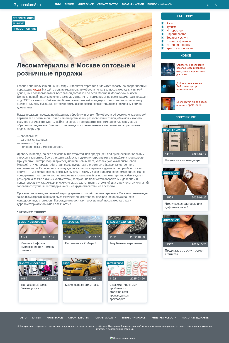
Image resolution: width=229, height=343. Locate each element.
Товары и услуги (133, 4)
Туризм (69, 4)
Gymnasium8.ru (27, 4)
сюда (37, 89)
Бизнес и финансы (159, 4)
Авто (58, 4)
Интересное (86, 4)
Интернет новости (179, 45)
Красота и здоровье (180, 48)
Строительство (107, 4)
